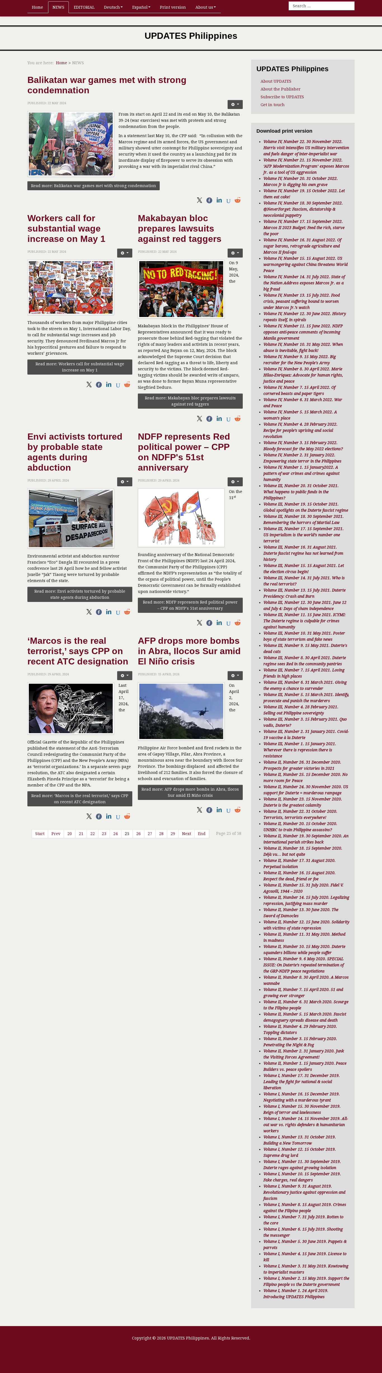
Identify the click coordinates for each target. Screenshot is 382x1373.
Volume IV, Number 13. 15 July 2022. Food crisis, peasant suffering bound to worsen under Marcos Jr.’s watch (301, 301)
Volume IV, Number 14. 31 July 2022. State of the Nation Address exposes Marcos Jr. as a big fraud (304, 283)
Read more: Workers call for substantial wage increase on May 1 (80, 367)
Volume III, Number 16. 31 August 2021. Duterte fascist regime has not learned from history (303, 553)
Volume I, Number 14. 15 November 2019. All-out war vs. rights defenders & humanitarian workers (305, 1124)
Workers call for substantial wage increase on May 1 (66, 228)
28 (161, 833)
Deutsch (112, 7)
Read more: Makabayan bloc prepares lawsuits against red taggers (190, 401)
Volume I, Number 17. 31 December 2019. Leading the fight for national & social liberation (301, 1081)
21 (81, 833)
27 (150, 833)
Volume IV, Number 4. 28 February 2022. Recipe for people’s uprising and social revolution (300, 430)
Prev (55, 833)
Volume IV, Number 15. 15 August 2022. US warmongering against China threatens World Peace (305, 264)
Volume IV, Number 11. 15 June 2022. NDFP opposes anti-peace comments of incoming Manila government (303, 332)
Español (140, 7)
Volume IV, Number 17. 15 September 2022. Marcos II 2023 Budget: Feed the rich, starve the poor (304, 227)
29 (173, 833)
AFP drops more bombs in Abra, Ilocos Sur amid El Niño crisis (189, 651)
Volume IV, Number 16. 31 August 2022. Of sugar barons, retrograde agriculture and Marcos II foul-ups (302, 246)
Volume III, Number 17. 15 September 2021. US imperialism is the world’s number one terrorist (303, 534)
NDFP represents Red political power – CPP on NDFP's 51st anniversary (184, 452)
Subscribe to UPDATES (282, 97)
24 (115, 833)
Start (39, 833)
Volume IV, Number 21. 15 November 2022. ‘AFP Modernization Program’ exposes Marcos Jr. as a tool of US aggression (306, 166)
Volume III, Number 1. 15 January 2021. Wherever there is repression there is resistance (299, 750)
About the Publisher (281, 89)
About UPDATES (276, 81)
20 (69, 833)
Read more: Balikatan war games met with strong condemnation (93, 185)
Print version (173, 7)
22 (92, 833)
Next (186, 833)
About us (204, 7)
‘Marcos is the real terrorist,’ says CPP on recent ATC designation (77, 651)
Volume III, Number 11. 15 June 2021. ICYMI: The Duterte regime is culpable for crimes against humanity (304, 620)
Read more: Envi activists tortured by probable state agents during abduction (79, 594)
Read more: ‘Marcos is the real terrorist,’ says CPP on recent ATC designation (79, 798)
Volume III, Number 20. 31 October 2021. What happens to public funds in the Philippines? (301, 491)
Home (37, 7)
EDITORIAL (84, 7)
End (202, 833)
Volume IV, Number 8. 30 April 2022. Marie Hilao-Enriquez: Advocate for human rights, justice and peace (303, 375)
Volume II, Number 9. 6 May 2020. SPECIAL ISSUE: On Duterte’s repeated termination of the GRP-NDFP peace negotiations (303, 965)
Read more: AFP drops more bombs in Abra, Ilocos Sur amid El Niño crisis (190, 792)
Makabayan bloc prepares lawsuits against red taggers (179, 228)
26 (138, 833)
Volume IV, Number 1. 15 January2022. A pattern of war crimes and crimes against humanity (301, 473)
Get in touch (273, 105)
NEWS (58, 7)
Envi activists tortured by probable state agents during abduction (74, 452)
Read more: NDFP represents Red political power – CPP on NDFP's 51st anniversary (190, 605)
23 (104, 833)
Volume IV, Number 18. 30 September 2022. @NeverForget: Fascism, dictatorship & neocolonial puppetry (303, 209)
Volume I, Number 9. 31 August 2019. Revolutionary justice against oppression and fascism (304, 1192)
